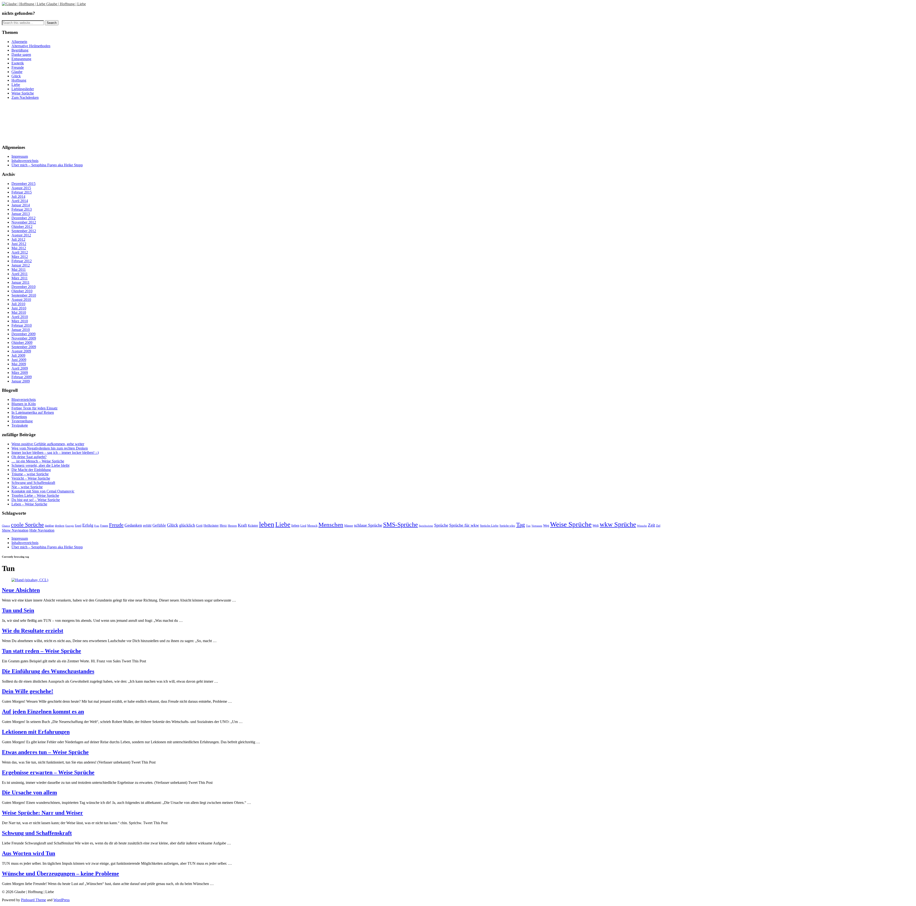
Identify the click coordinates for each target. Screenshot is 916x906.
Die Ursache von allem (29, 792)
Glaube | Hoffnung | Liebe (66, 4)
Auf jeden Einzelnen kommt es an (43, 711)
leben (266, 524)
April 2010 (19, 317)
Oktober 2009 (21, 342)
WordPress (61, 900)
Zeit (651, 525)
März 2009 (19, 373)
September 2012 (23, 231)
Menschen (330, 524)
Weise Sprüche (22, 93)
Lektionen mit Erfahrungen (36, 732)
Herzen (232, 525)
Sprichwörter (426, 525)
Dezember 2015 (23, 184)
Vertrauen (536, 525)
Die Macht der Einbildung (31, 470)
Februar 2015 (21, 192)
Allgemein (19, 42)
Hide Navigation (41, 530)
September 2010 (23, 295)
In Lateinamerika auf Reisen (32, 412)
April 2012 (19, 252)
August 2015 (21, 188)
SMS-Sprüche (400, 524)
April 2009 (19, 368)
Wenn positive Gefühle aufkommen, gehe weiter (47, 444)
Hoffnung (18, 80)
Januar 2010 (20, 330)
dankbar (49, 525)
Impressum (19, 156)
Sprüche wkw (507, 525)
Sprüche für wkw (464, 525)
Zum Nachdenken (25, 97)
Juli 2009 (18, 355)
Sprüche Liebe (489, 525)
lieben (295, 525)
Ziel (658, 525)
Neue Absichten (21, 590)
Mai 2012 (18, 248)
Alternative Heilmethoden (30, 46)
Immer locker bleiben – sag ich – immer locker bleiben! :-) (55, 452)
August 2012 (21, 235)
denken (59, 525)
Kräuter (253, 525)
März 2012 (19, 257)
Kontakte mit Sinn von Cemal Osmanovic (42, 491)
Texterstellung (22, 421)
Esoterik (17, 63)
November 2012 (23, 222)
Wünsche (642, 525)
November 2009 (23, 338)
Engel (78, 525)
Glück (16, 76)
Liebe (15, 85)
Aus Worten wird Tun (28, 853)
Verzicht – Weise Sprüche (30, 478)
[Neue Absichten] (29, 580)
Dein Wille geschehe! (27, 691)
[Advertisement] (23, 121)
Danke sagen (21, 54)
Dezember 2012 (23, 218)
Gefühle (159, 525)
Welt (596, 525)
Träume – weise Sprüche (30, 474)
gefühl (147, 525)
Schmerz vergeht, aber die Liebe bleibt (40, 465)
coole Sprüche (27, 524)
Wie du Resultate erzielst (32, 631)
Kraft (242, 525)
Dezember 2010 (23, 287)
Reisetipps (19, 417)
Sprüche (441, 525)
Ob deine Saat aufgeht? (29, 457)
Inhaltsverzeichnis (24, 161)
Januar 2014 (20, 205)
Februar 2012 (21, 261)
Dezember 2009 (23, 334)
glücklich (187, 525)
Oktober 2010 (21, 291)
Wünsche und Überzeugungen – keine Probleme (60, 873)
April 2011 (19, 274)
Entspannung (21, 59)
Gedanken (133, 525)
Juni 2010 (18, 308)
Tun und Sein (18, 610)
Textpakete (19, 425)
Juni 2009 (18, 360)
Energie (69, 525)
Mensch (312, 525)
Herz (223, 525)
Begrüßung (19, 50)
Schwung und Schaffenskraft (33, 483)
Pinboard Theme (33, 900)
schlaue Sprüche (368, 525)
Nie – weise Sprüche (27, 487)
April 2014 (19, 201)
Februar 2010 (21, 325)
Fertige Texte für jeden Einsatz (34, 408)
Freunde (17, 67)
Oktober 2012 (21, 227)
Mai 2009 (18, 364)
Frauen (104, 525)
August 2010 (21, 300)
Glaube (16, 72)
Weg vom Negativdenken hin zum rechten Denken (49, 448)
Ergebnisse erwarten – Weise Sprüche (48, 772)
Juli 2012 (18, 239)
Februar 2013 (21, 209)
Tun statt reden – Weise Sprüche (41, 651)
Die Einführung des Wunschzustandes (48, 671)
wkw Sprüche (618, 524)
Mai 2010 (18, 312)
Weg (546, 525)
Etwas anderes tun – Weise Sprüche (45, 752)
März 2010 (19, 321)
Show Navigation (15, 530)
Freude (116, 525)
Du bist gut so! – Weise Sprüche (35, 500)
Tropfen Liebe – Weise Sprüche (35, 495)
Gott (199, 525)
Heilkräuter (211, 525)
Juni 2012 (18, 244)
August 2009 (21, 351)
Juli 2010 (18, 304)
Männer (348, 525)
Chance (6, 525)
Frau (96, 525)
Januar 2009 (20, 381)
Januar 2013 (20, 214)
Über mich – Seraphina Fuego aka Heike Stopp (47, 165)
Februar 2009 (21, 377)
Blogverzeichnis (23, 400)
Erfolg (87, 525)
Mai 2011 (18, 269)
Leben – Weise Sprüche (29, 504)
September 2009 (23, 347)
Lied (303, 525)
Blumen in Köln (23, 404)
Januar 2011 (20, 282)
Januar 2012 (20, 265)
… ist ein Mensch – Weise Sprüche (37, 461)
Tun (528, 525)
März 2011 (19, 278)
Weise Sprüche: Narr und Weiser (42, 813)
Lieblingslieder (22, 89)
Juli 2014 (18, 196)
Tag (520, 524)
